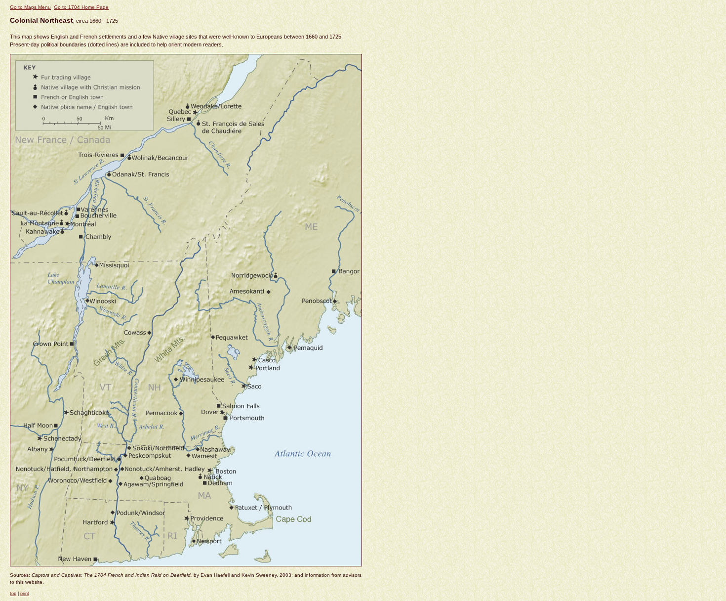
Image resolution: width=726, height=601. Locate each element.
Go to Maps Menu (30, 7)
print (24, 593)
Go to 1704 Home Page (81, 7)
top (13, 593)
